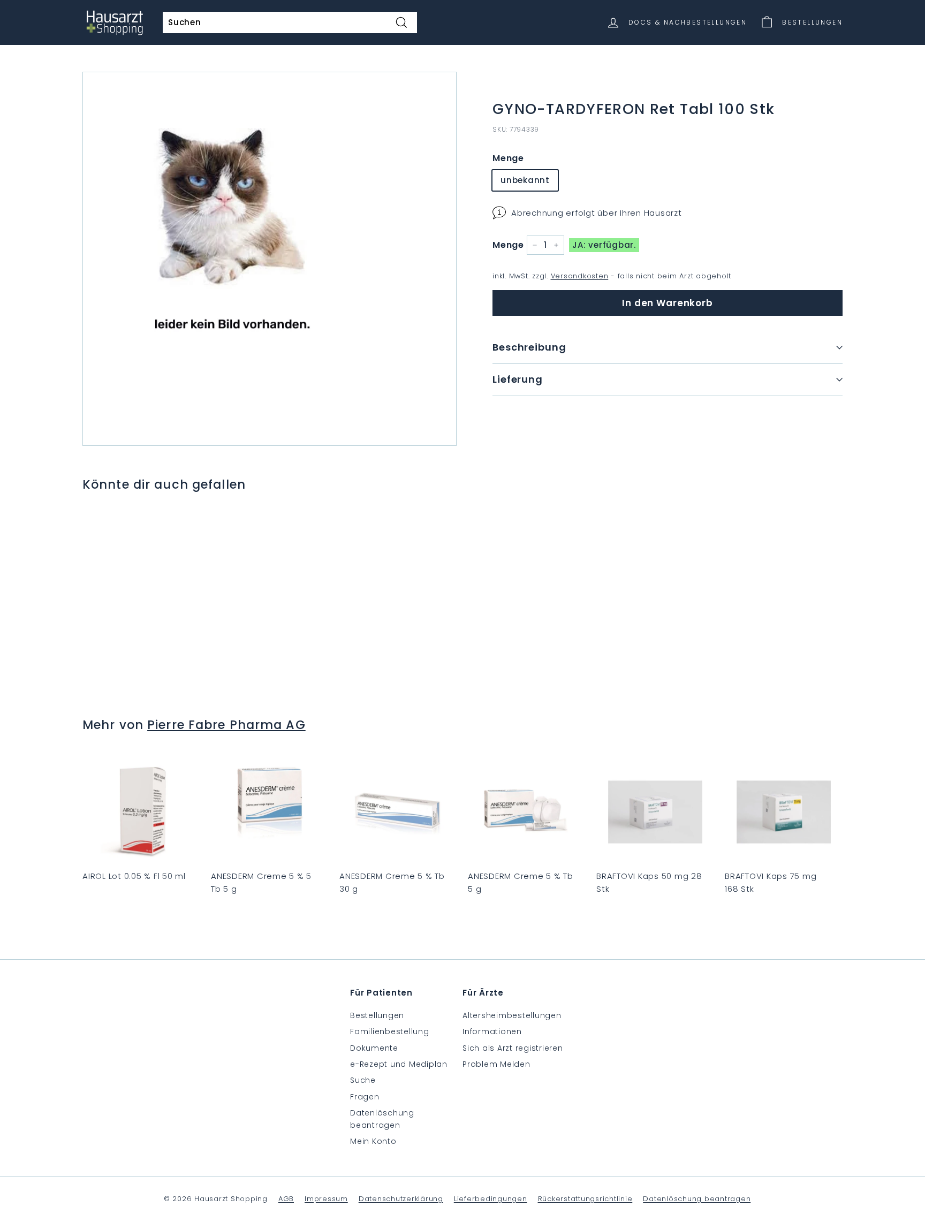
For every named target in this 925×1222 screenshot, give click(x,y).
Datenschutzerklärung (401, 1199)
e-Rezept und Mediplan (399, 1064)
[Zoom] (269, 258)
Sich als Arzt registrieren (512, 1048)
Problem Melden (496, 1064)
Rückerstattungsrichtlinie (585, 1199)
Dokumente (374, 1048)
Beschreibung (529, 347)
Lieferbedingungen (490, 1199)
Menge (508, 157)
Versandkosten (580, 275)
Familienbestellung (389, 1031)
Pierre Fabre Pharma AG (226, 724)
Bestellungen (377, 1015)
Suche (363, 1080)
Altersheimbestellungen (512, 1015)
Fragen (365, 1096)
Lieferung (517, 378)
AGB (286, 1199)
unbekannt (525, 180)
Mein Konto (373, 1141)
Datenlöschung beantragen (382, 1118)
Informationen (492, 1031)
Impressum (326, 1199)
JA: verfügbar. (604, 245)
